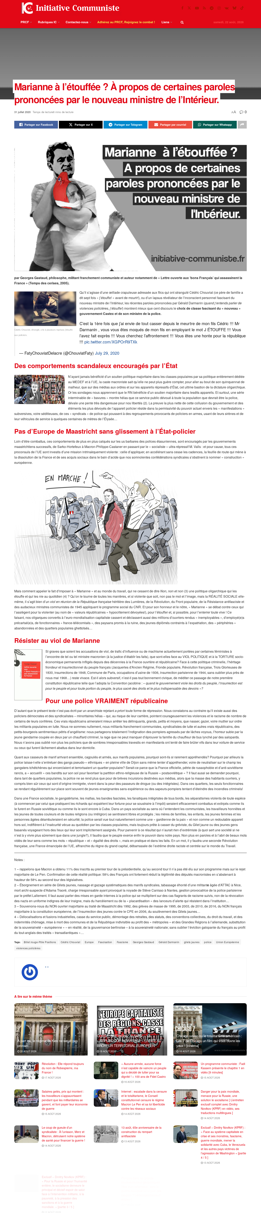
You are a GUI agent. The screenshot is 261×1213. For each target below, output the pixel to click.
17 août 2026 (52, 1077)
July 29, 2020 (107, 353)
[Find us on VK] (227, 8)
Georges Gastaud (143, 942)
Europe (89, 942)
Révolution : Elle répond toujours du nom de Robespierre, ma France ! (63, 1068)
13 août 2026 (131, 1141)
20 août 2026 (27, 1051)
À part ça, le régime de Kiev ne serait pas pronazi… (47, 1043)
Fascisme (122, 942)
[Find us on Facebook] (182, 8)
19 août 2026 (107, 1051)
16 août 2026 (131, 1081)
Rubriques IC (47, 22)
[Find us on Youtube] (197, 8)
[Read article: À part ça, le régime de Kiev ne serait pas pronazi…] (51, 1029)
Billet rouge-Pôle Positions (40, 942)
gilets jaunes (192, 942)
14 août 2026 (131, 1113)
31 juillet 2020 (22, 112)
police (207, 942)
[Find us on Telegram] (211, 8)
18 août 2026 (187, 1051)
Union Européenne (227, 942)
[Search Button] (182, 22)
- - (47, 966)
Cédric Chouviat (70, 942)
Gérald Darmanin (169, 942)
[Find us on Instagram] (219, 8)
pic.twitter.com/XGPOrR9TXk (110, 342)
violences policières (28, 948)
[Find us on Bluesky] (234, 8)
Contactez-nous (77, 22)
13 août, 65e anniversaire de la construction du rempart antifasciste (141, 1131)
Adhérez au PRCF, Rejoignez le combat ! (126, 22)
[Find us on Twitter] (189, 8)
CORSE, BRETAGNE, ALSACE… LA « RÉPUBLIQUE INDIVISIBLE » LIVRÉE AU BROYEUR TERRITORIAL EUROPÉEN (129, 1040)
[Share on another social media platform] (242, 125)
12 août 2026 (52, 1207)
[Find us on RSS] (204, 8)
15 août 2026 (211, 1077)
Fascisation (105, 942)
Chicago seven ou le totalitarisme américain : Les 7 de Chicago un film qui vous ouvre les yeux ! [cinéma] (209, 1040)
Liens (165, 22)
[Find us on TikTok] (242, 8)
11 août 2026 (131, 1198)
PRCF (25, 22)
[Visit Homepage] (69, 8)
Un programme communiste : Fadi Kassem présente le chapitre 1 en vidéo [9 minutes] (223, 1068)
